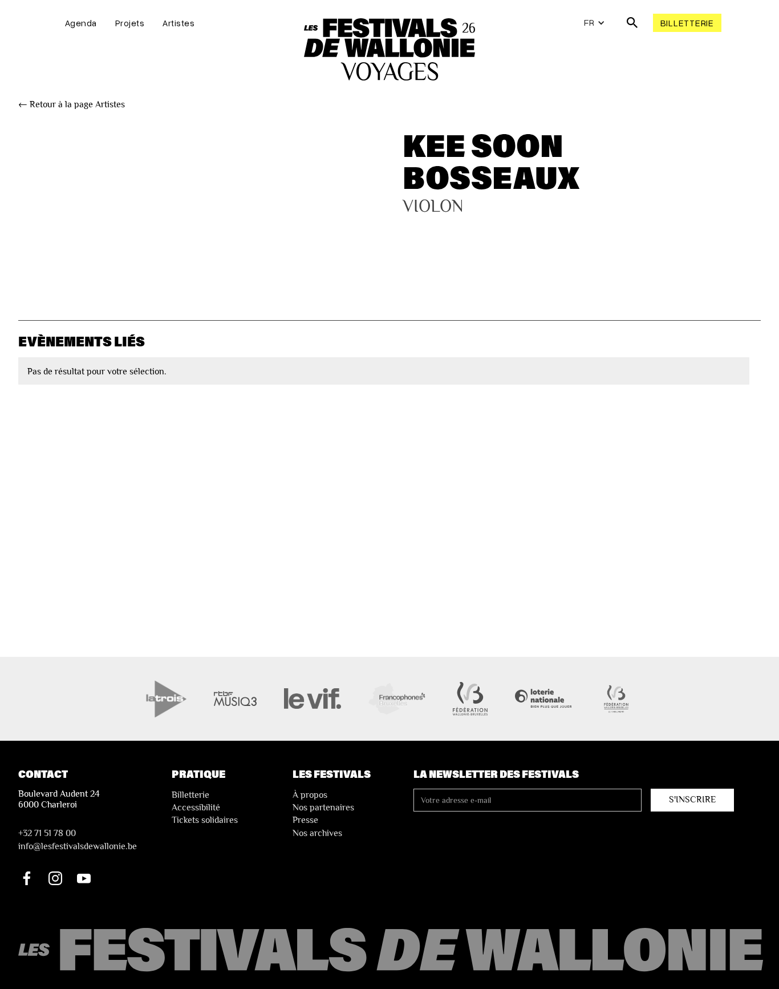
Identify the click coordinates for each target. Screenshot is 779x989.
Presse (305, 820)
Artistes (178, 23)
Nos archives (317, 833)
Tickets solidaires (205, 820)
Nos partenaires (323, 807)
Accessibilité (196, 807)
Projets (130, 23)
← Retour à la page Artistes (71, 104)
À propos (310, 795)
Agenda (81, 23)
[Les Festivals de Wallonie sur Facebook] (26, 878)
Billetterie (687, 23)
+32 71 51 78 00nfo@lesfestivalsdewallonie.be (77, 839)
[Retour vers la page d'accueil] (392, 950)
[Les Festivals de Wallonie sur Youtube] (83, 878)
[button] (594, 22)
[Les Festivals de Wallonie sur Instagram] (55, 878)
